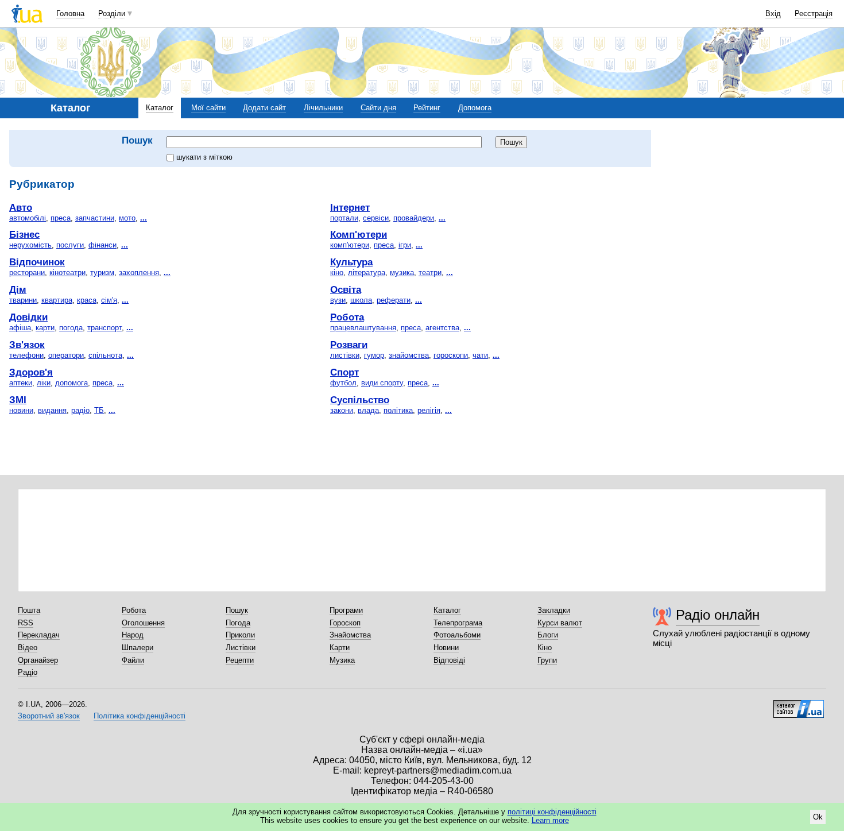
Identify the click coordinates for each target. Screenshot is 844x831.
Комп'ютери (358, 234)
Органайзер (38, 660)
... (143, 218)
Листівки (240, 647)
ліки (44, 382)
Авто (20, 207)
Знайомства (350, 635)
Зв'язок (27, 344)
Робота (347, 317)
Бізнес (24, 234)
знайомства (409, 355)
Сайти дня (378, 107)
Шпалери (137, 647)
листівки (344, 355)
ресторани (27, 272)
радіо (80, 410)
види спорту (382, 382)
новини (21, 410)
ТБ (99, 410)
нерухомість (30, 245)
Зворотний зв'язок (49, 716)
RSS (25, 623)
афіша (20, 327)
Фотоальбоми (457, 635)
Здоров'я (31, 372)
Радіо (27, 672)
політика (398, 410)
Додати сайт (264, 107)
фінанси (102, 245)
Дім (17, 289)
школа (361, 300)
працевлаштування (363, 327)
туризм (102, 272)
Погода (238, 623)
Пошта (29, 610)
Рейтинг (426, 107)
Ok (818, 817)
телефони (26, 355)
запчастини (94, 218)
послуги (70, 245)
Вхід (773, 13)
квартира (56, 300)
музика (402, 272)
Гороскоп (345, 623)
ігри (404, 245)
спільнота (105, 355)
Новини (446, 647)
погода (71, 327)
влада (368, 410)
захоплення (139, 272)
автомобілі (27, 218)
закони (341, 410)
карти (45, 327)
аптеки (20, 382)
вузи (338, 300)
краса (86, 300)
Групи (547, 660)
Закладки (553, 610)
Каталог (159, 107)
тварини (23, 300)
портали (344, 218)
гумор (374, 355)
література (366, 272)
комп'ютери (349, 245)
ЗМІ (17, 399)
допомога (71, 382)
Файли (133, 660)
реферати (394, 300)
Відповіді (449, 660)
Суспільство (359, 399)
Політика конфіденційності (139, 716)
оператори (66, 355)
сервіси (376, 218)
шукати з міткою (204, 157)
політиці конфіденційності (552, 811)
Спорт (344, 372)
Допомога (474, 107)
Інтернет (350, 207)
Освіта (345, 289)
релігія (428, 410)
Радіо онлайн (718, 615)
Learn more (550, 820)
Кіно (544, 647)
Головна (70, 13)
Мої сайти (208, 107)
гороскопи (450, 355)
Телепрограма (457, 623)
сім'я (109, 300)
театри (430, 272)
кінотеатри (67, 272)
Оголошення (143, 623)
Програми (346, 610)
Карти (340, 647)
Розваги (348, 344)
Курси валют (559, 623)
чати (480, 355)
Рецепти (240, 660)
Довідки (28, 317)
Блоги (547, 635)
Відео (27, 647)
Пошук (237, 610)
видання (52, 410)
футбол (343, 382)
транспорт (104, 327)
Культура (351, 262)
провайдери (413, 218)
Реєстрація (814, 13)
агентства (442, 327)
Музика (342, 660)
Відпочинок (37, 262)
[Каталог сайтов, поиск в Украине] (798, 704)
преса (61, 218)
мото (127, 218)
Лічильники (323, 107)
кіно (336, 272)
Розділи (111, 13)
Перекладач (39, 635)
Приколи (240, 635)
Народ (133, 635)
